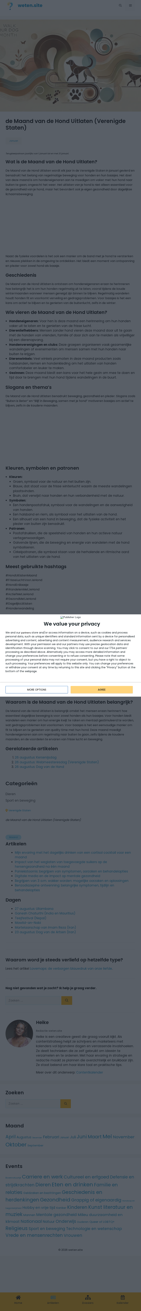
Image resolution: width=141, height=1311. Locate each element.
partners (26, 632)
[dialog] (70, 655)
